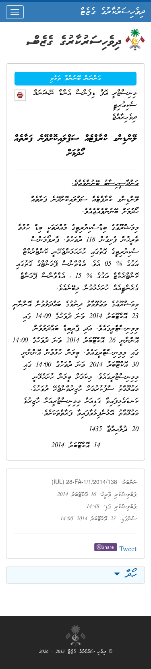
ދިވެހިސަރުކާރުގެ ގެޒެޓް (112, 12)
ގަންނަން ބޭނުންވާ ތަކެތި (75, 78)
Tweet (128, 549)
